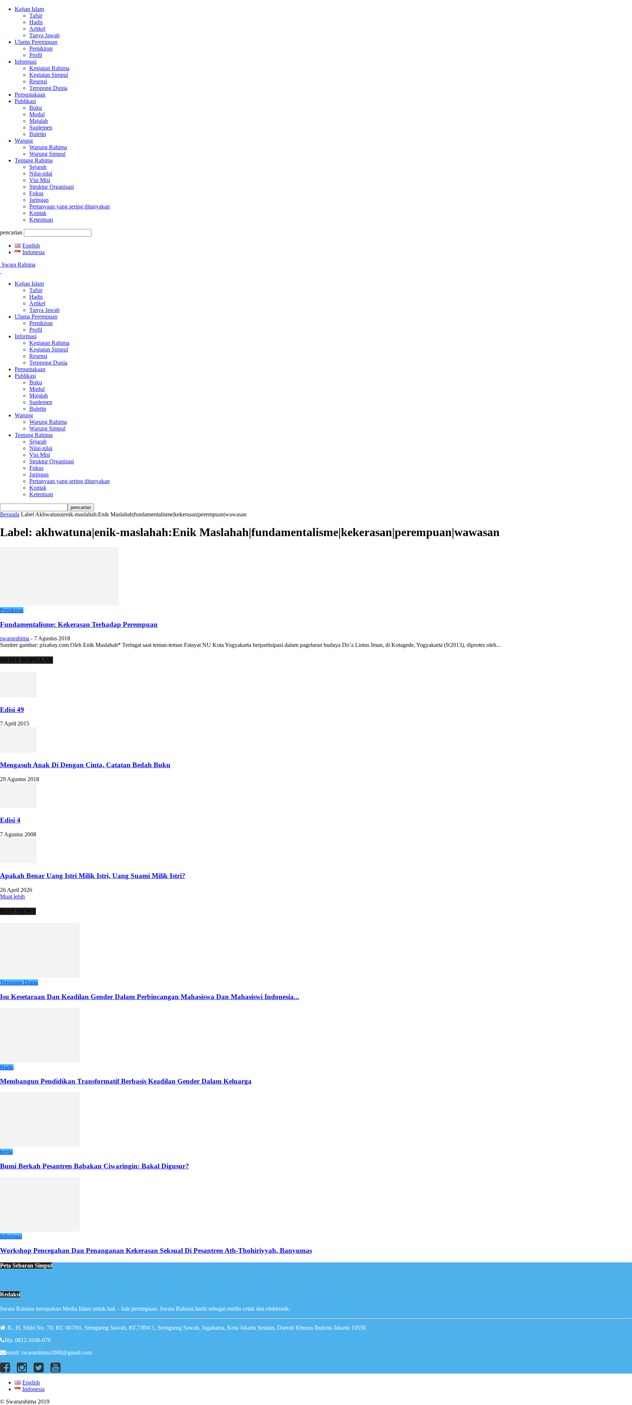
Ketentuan (41, 219)
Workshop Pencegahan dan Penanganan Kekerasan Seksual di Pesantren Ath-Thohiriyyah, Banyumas (156, 1250)
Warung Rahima (48, 147)
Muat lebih (12, 896)
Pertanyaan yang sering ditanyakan (69, 206)
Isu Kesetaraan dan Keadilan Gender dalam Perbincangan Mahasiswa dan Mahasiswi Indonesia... (149, 997)
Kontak (37, 213)
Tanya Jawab (44, 35)
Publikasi (25, 101)
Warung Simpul (47, 154)
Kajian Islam (29, 9)
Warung (24, 141)
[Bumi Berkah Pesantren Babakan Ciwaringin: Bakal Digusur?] (40, 1145)
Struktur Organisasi (51, 187)
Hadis (36, 22)
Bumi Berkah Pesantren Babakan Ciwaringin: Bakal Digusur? (94, 1166)
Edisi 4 (10, 820)
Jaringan (39, 200)
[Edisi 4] (18, 806)
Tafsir (35, 15)
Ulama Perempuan (36, 42)
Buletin (37, 134)
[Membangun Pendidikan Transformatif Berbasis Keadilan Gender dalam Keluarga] (40, 1061)
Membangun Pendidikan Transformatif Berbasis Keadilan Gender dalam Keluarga (126, 1081)
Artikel (37, 29)
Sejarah (37, 167)
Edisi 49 (12, 709)
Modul (37, 114)
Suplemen (40, 127)
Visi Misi (39, 180)
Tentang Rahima (34, 160)
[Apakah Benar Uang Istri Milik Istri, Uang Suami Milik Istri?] (18, 861)
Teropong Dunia (48, 88)
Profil (35, 55)
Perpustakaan (30, 94)
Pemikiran (41, 48)
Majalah (38, 121)
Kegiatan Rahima (49, 68)
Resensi (38, 81)
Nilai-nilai (40, 173)
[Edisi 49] (18, 695)
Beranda (9, 514)
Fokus (36, 193)
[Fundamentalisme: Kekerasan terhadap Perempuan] (59, 603)
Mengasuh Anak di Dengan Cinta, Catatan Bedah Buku (85, 765)
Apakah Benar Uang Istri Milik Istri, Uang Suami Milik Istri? (92, 875)
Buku (35, 108)
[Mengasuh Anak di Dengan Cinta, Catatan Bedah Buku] (18, 750)
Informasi (26, 62)
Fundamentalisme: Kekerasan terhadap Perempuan (79, 624)
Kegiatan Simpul (48, 75)
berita (6, 1152)
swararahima (14, 638)
